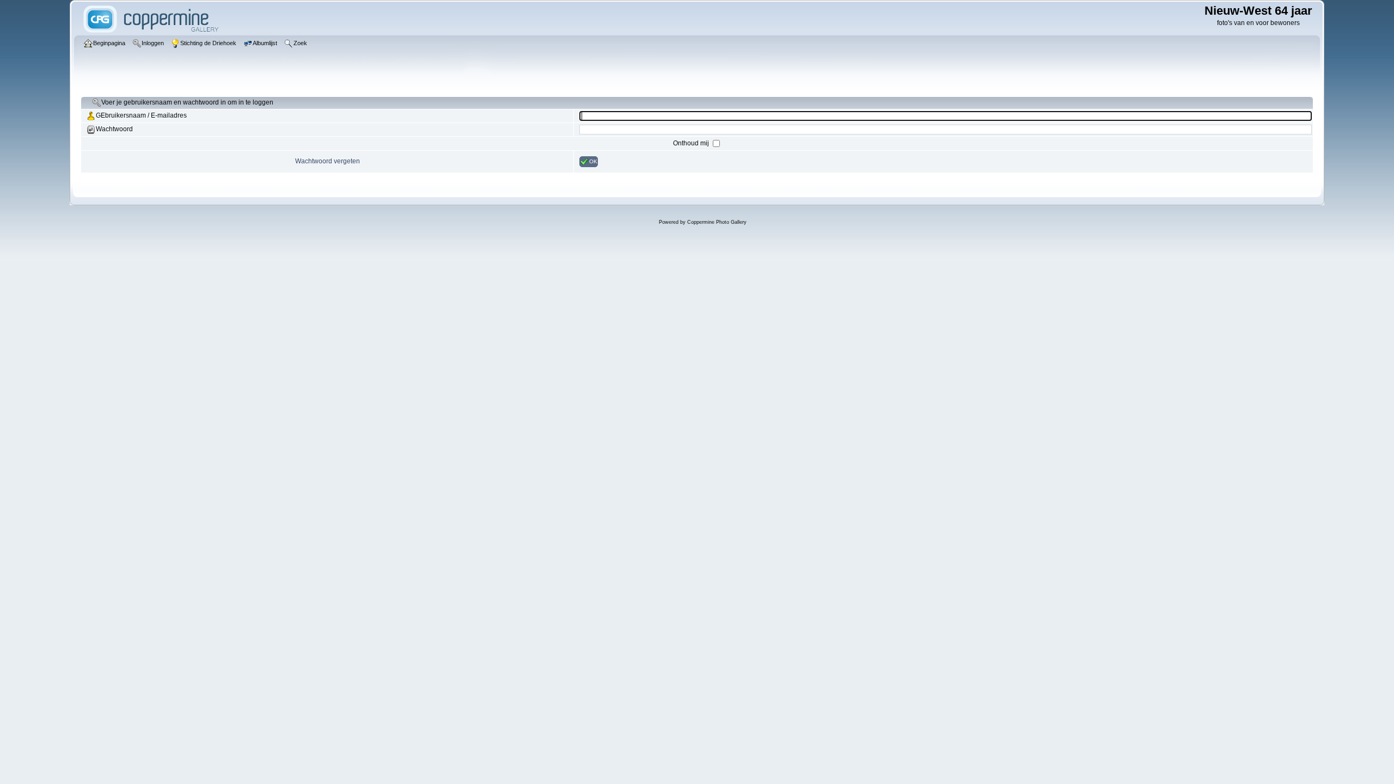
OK (593, 161)
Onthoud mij (692, 143)
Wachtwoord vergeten (327, 161)
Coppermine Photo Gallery (717, 222)
